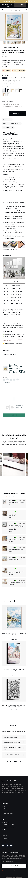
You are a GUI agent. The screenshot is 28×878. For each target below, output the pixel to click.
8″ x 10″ (10, 78)
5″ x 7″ (4, 78)
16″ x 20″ (11, 81)
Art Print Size (5, 75)
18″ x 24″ (18, 81)
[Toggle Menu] (2, 10)
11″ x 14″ (16, 78)
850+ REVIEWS (14, 48)
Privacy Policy (12, 877)
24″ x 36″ (5, 84)
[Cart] (26, 10)
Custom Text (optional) (8, 101)
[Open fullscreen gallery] (26, 39)
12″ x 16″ (23, 78)
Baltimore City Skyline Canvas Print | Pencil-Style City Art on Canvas (14, 705)
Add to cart (17, 113)
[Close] (26, 1)
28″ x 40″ (12, 84)
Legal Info (8, 877)
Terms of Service (19, 877)
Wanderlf (14, 10)
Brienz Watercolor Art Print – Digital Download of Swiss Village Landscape (14, 634)
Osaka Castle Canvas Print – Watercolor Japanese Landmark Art (14, 670)
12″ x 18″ (5, 81)
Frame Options (6, 87)
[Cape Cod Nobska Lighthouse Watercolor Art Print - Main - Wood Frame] (14, 26)
